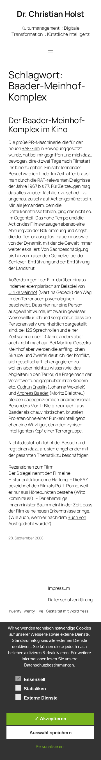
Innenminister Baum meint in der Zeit (44, 505)
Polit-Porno (66, 486)
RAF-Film (30, 148)
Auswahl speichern (50, 732)
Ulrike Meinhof (22, 292)
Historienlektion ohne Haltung (38, 479)
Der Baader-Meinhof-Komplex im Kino (46, 125)
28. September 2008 (25, 538)
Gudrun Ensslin (32, 387)
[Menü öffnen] (50, 51)
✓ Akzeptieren (50, 718)
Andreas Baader (33, 393)
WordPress (79, 611)
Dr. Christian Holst (50, 13)
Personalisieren (50, 746)
